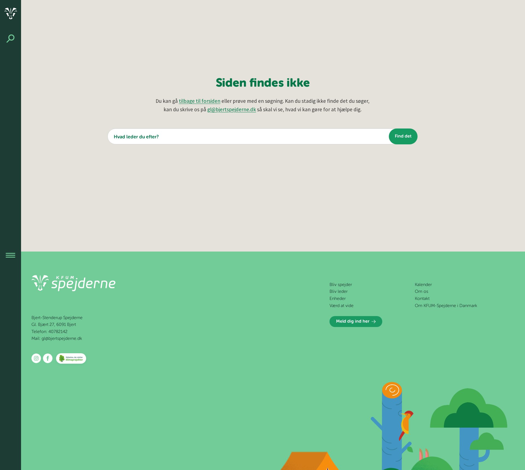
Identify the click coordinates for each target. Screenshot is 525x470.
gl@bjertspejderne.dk (231, 109)
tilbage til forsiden (199, 101)
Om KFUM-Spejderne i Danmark (446, 306)
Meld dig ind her (352, 321)
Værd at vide (341, 306)
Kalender (423, 285)
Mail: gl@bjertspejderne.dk (56, 339)
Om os (421, 292)
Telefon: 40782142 (49, 332)
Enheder (337, 299)
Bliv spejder (340, 285)
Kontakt (422, 299)
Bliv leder (338, 292)
